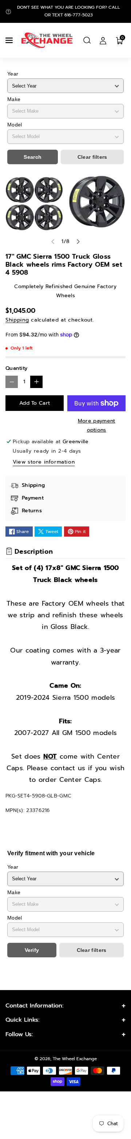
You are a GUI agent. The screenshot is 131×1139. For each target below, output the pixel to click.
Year (12, 74)
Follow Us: (19, 1034)
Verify (32, 950)
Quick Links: (22, 1019)
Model (14, 125)
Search (32, 157)
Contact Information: (34, 1005)
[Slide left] (52, 241)
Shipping (17, 320)
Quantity (16, 368)
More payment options (96, 425)
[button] (9, 40)
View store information (44, 462)
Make (13, 99)
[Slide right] (78, 241)
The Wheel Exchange (75, 1058)
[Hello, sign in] (103, 40)
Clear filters (92, 157)
